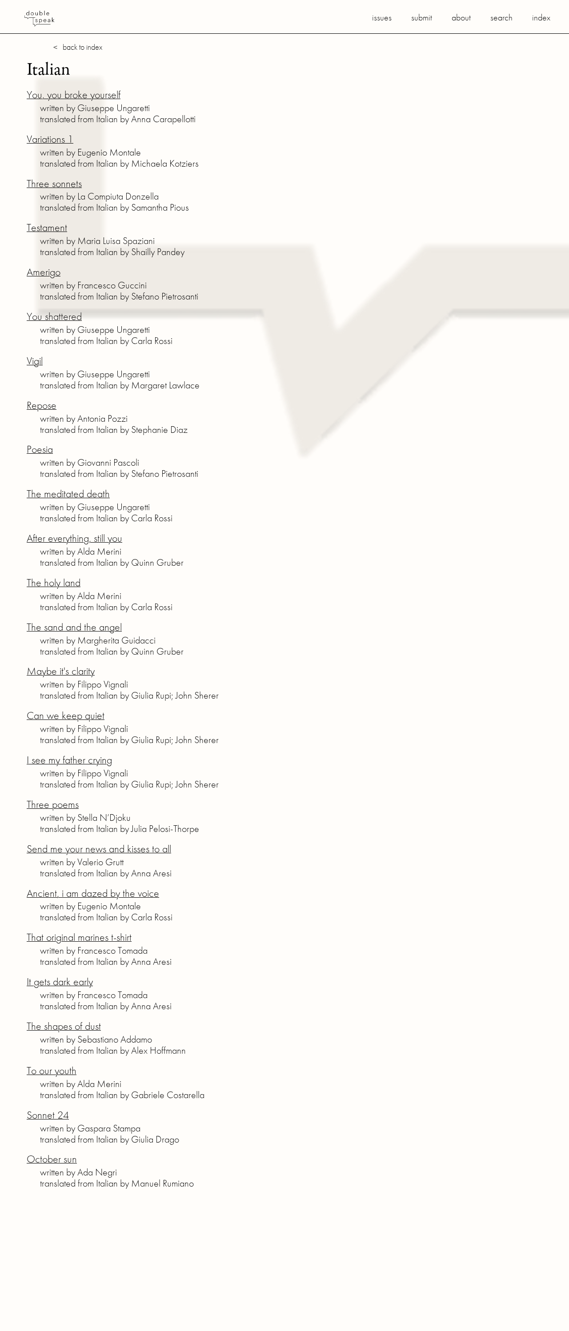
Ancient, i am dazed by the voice (93, 893)
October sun (52, 1159)
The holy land (53, 582)
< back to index (77, 47)
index (541, 17)
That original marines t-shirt (79, 937)
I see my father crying (69, 760)
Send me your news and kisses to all (99, 848)
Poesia (40, 449)
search (501, 17)
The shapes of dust (64, 1026)
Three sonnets (54, 183)
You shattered (54, 316)
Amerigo (43, 272)
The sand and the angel (74, 627)
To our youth (51, 1070)
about (461, 17)
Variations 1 (50, 139)
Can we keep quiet (65, 715)
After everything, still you (74, 538)
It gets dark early (60, 981)
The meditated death (68, 493)
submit (421, 17)
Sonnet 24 (48, 1115)
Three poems (53, 804)
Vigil (35, 361)
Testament (47, 227)
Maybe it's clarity (61, 671)
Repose (41, 405)
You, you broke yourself (73, 94)
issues (382, 17)
